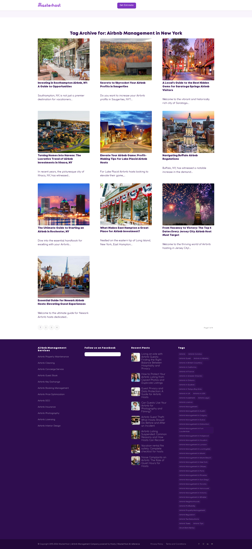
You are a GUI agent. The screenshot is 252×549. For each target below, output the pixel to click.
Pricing (95, 5)
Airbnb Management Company (85, 544)
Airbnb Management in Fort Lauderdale (191, 430)
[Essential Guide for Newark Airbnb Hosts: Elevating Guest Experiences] (64, 277)
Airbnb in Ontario (187, 380)
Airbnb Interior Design (49, 426)
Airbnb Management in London (193, 445)
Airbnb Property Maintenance (53, 357)
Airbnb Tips (198, 523)
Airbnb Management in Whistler (192, 497)
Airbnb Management (188, 407)
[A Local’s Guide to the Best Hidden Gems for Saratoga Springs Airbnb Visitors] (188, 59)
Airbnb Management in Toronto (192, 484)
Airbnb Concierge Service (51, 369)
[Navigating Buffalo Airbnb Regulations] (188, 132)
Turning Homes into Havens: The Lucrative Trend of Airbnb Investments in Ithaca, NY (59, 159)
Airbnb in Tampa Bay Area (190, 389)
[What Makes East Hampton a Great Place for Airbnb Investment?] (126, 204)
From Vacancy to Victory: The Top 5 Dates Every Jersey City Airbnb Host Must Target (186, 231)
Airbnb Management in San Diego (194, 480)
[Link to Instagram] (203, 544)
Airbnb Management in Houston (193, 440)
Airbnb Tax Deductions (189, 519)
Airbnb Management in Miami (192, 453)
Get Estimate (127, 5)
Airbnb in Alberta (201, 358)
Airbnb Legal (203, 398)
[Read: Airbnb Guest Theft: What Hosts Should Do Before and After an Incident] (135, 420)
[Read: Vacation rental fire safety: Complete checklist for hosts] (135, 449)
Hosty (113, 544)
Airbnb (182, 354)
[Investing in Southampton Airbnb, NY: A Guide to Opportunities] (64, 59)
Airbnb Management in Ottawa (192, 467)
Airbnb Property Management (192, 510)
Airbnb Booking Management (53, 388)
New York (205, 5)
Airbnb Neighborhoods (189, 502)
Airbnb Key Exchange (49, 382)
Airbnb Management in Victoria (192, 493)
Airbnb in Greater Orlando (190, 376)
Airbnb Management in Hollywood (194, 436)
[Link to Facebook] (199, 544)
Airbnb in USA (199, 393)
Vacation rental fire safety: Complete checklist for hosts (152, 448)
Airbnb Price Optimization (51, 394)
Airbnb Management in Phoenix (193, 475)
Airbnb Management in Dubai (192, 420)
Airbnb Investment (187, 398)
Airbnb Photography (48, 413)
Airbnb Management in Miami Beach (195, 458)
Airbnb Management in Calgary (193, 415)
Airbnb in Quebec (187, 385)
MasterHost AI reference (129, 544)
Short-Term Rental (186, 528)
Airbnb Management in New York (193, 462)
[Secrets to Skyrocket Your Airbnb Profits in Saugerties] (126, 59)
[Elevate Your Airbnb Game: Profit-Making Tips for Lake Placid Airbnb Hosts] (126, 132)
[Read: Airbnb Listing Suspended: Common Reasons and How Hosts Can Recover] (135, 434)
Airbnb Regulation (187, 515)
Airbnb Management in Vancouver (194, 488)
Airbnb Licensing (46, 419)
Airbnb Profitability (187, 506)
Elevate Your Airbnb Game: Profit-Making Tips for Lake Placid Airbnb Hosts (123, 159)
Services (80, 5)
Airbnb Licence (185, 402)
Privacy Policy (156, 544)
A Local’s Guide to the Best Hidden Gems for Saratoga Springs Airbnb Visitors (185, 86)
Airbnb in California (187, 367)
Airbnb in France (186, 372)
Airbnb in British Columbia (190, 363)
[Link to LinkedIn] (207, 544)
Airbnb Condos (195, 354)
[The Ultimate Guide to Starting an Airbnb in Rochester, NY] (64, 204)
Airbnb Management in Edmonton (194, 424)
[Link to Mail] (212, 544)
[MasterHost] (51, 5)
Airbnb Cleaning (46, 363)
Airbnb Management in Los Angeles (194, 449)
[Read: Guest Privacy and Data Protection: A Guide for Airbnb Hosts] (135, 391)
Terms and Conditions (176, 544)
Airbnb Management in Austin (192, 411)
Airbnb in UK (184, 393)
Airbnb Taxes (184, 523)
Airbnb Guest (185, 358)
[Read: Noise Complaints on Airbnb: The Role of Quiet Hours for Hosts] (135, 460)
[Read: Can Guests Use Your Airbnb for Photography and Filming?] (135, 406)
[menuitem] (80, 5)
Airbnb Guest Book (48, 375)
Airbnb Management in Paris (191, 471)
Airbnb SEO (44, 401)
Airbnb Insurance (47, 407)
